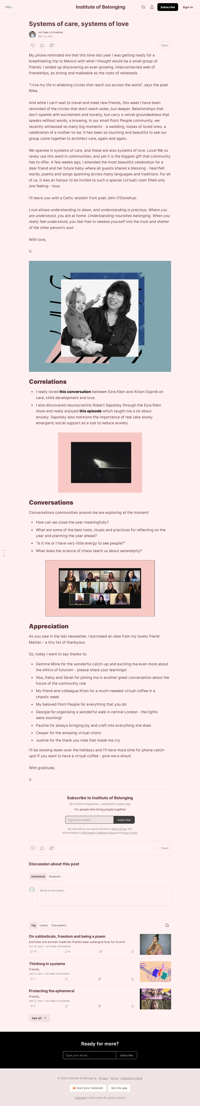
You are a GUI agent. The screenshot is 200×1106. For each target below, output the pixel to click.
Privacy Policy (129, 832)
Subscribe (168, 7)
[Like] (33, 45)
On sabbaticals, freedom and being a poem (67, 936)
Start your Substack (89, 1088)
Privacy (103, 1078)
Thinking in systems (47, 964)
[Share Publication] (152, 7)
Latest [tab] (44, 925)
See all (37, 1018)
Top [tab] (33, 925)
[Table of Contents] (4, 553)
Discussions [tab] (59, 925)
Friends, (34, 969)
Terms (114, 1078)
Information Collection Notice (99, 832)
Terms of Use (118, 829)
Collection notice (131, 1078)
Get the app (119, 1088)
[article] (100, 944)
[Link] (23, 382)
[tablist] (46, 876)
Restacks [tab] (54, 876)
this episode (90, 411)
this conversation (75, 391)
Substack (81, 1098)
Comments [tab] (38, 876)
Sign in (188, 7)
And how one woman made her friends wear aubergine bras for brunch (77, 942)
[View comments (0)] (42, 45)
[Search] (143, 7)
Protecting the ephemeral (51, 991)
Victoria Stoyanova (50, 32)
